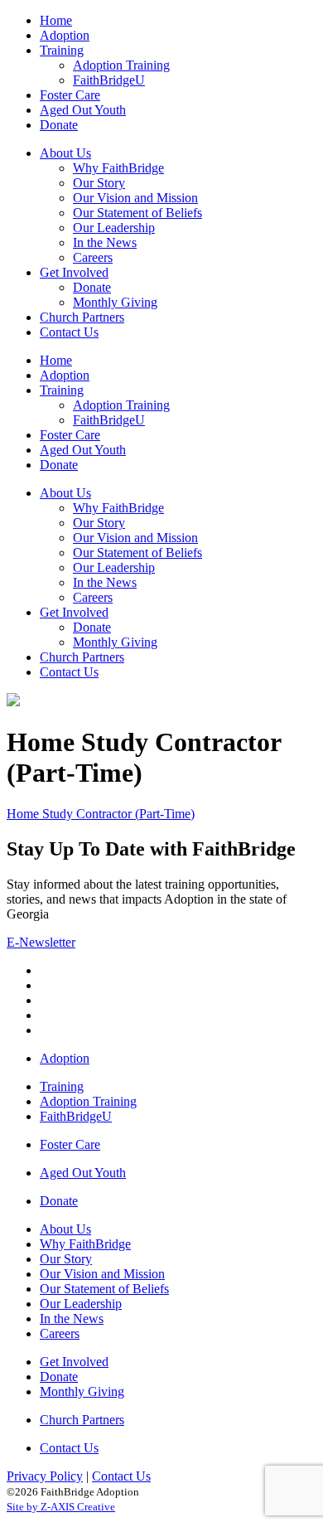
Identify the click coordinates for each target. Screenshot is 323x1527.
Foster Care (70, 1144)
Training (62, 1086)
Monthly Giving (82, 1391)
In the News (72, 1318)
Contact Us (69, 1448)
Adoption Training (88, 1101)
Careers (60, 1333)
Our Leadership (81, 1304)
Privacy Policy (45, 1476)
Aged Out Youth (83, 1173)
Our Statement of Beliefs (104, 1289)
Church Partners (82, 1420)
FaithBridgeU (76, 1116)
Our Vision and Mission (102, 1274)
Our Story (66, 1259)
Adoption (64, 1058)
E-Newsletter (41, 942)
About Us (65, 1229)
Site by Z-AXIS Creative (61, 1506)
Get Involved (74, 1362)
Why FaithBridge (85, 1244)
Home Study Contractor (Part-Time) (101, 814)
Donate (59, 1201)
